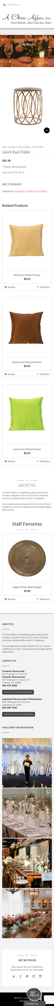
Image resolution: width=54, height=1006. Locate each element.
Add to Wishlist (12, 184)
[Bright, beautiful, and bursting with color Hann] (27, 913)
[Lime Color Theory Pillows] (23, 414)
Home (4, 147)
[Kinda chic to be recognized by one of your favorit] (27, 763)
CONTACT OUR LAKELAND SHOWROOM (18, 714)
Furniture (11, 147)
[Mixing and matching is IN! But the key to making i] (27, 863)
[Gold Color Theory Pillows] (23, 240)
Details (11, 287)
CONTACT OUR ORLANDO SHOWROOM (18, 692)
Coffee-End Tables (23, 147)
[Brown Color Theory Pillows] (23, 327)
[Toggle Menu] (48, 31)
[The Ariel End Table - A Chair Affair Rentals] (27, 132)
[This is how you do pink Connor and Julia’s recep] (27, 813)
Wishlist (45, 287)
